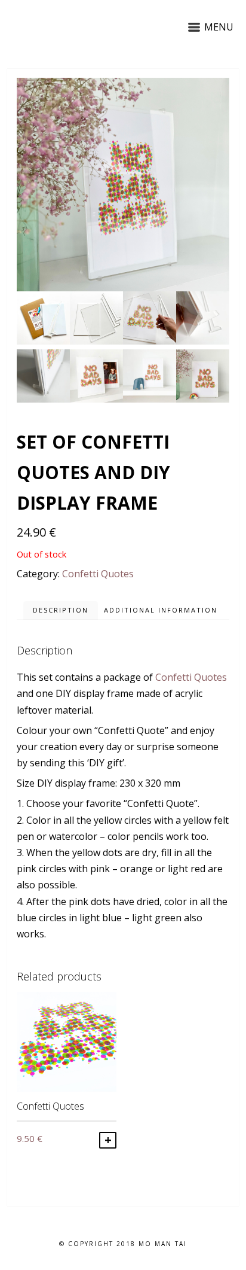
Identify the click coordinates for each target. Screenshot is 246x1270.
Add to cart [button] (107, 1140)
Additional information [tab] (160, 609)
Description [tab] (60, 609)
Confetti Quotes (98, 573)
